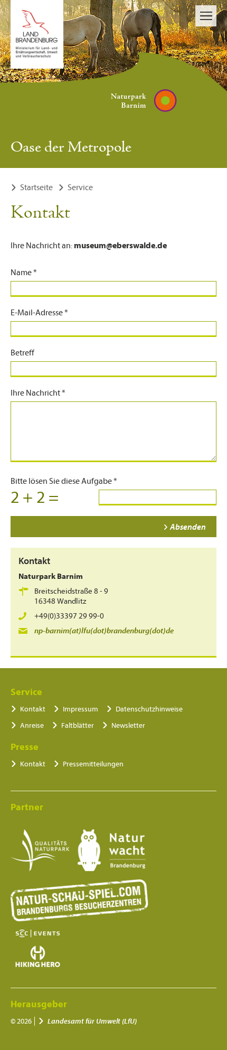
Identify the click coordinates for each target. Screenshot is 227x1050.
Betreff (22, 353)
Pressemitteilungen (93, 764)
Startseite (36, 187)
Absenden (188, 527)
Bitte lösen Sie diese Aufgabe (64, 481)
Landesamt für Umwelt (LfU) (92, 1021)
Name (24, 272)
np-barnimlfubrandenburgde (104, 630)
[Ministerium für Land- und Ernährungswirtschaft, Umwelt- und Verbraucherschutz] (37, 34)
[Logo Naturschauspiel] (79, 900)
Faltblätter (77, 725)
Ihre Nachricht (38, 393)
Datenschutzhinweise (149, 709)
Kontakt (32, 709)
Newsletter (128, 725)
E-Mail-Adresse (39, 312)
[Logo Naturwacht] (112, 850)
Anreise (32, 725)
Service (80, 187)
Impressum (80, 709)
